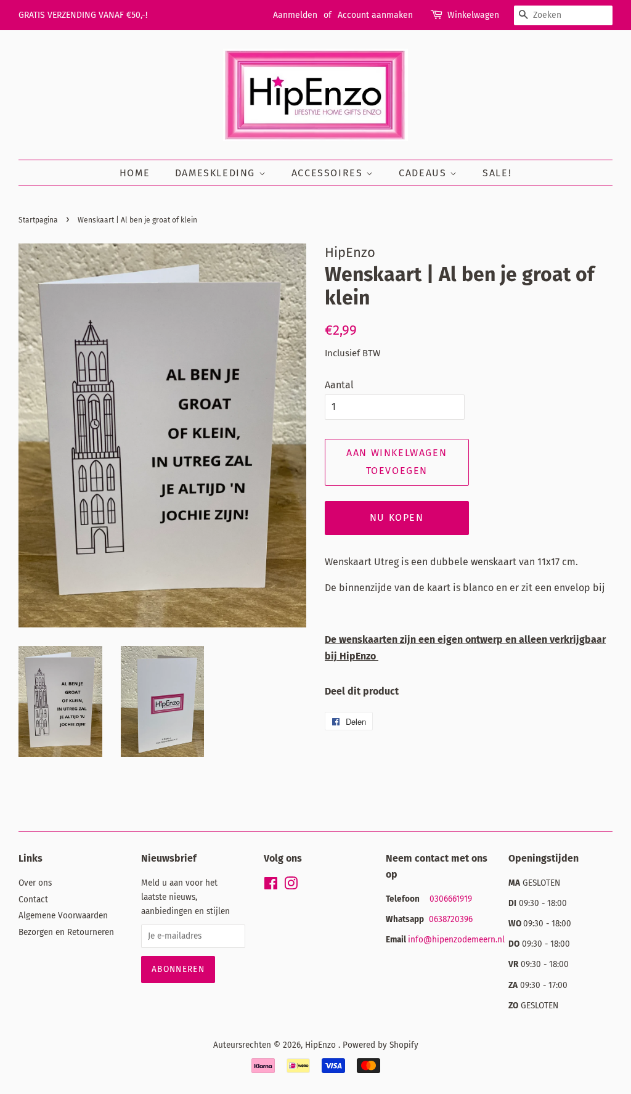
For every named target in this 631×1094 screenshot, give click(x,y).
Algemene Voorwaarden (63, 915)
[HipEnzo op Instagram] (291, 886)
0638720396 (452, 919)
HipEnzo (321, 1045)
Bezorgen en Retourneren (66, 932)
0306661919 (450, 899)
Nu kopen (397, 517)
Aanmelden (295, 15)
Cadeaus (424, 173)
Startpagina (38, 220)
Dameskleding (217, 173)
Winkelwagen (473, 15)
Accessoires (328, 173)
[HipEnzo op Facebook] (271, 886)
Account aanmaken (375, 15)
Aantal (339, 385)
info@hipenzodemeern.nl (456, 939)
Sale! (496, 173)
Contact (33, 899)
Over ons (35, 883)
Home (135, 173)
